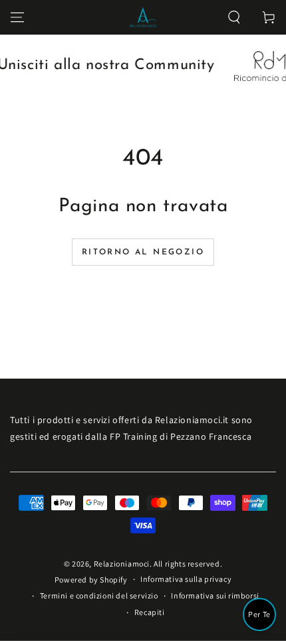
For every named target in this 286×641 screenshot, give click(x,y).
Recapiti (149, 612)
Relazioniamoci (122, 564)
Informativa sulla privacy (185, 579)
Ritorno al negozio (143, 252)
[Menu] (17, 17)
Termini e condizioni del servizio (99, 595)
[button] (234, 17)
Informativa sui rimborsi (215, 595)
